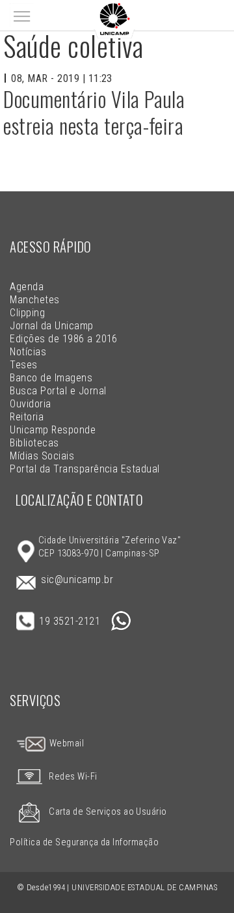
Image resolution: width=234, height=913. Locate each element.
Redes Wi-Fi (73, 776)
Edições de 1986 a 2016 (64, 339)
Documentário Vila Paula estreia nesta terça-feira (94, 112)
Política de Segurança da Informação (84, 842)
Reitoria (27, 417)
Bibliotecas (34, 443)
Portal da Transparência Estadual (84, 469)
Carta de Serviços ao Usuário (107, 811)
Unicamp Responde (53, 430)
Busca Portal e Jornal (58, 391)
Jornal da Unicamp (51, 326)
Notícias (28, 352)
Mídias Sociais (42, 456)
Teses (23, 365)
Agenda (27, 286)
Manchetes (34, 299)
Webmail (65, 743)
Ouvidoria (30, 404)
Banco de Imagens (51, 378)
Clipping (27, 313)
